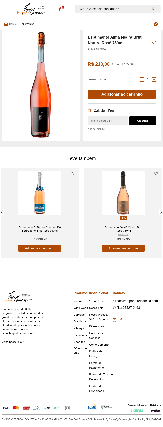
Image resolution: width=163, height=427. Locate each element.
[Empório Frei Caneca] (32, 9)
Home (12, 24)
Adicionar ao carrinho (122, 94)
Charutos (79, 341)
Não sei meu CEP (97, 129)
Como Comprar (99, 344)
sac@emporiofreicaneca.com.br (139, 301)
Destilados (80, 321)
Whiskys (79, 328)
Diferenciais (96, 326)
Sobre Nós (96, 301)
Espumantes (27, 24)
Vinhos (78, 301)
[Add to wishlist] (154, 42)
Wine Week (81, 307)
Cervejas (79, 314)
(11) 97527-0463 (128, 307)
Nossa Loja (96, 307)
